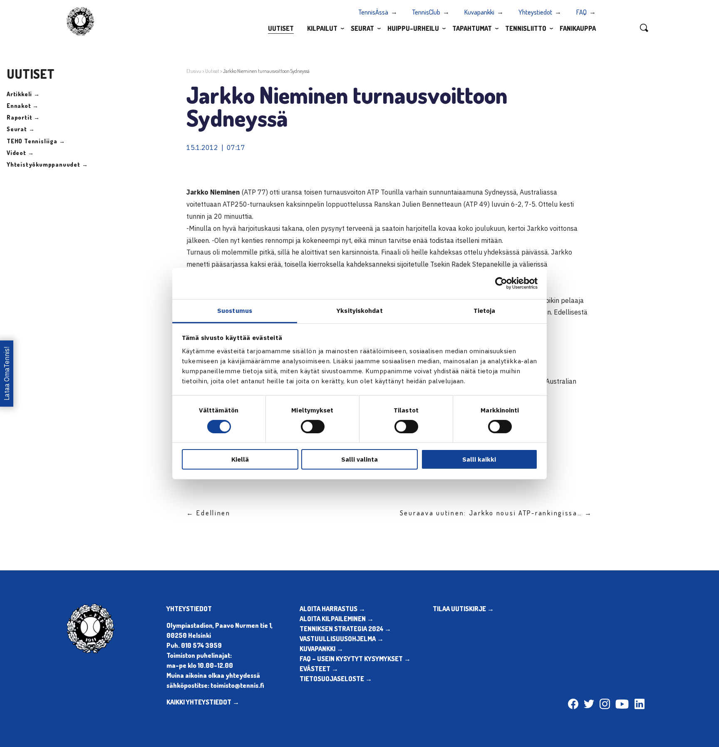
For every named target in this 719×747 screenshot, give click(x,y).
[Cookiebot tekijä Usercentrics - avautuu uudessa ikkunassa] (501, 283)
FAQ (581, 12)
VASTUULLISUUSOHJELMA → (342, 639)
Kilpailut (322, 28)
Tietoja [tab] (485, 310)
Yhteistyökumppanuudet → (47, 164)
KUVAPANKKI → (321, 649)
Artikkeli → (23, 93)
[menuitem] (280, 28)
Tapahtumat (472, 28)
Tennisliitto (525, 28)
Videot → (20, 152)
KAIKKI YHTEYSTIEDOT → (202, 702)
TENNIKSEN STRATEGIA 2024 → (345, 629)
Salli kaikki (479, 459)
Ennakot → (23, 105)
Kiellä (240, 459)
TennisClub (426, 12)
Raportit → (23, 117)
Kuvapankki (479, 12)
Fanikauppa (578, 28)
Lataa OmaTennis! (6, 373)
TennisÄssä (373, 12)
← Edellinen (208, 513)
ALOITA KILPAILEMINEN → (337, 619)
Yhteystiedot (535, 12)
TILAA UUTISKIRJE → (463, 609)
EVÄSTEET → (319, 669)
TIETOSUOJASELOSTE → (336, 679)
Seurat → (21, 128)
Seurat (362, 28)
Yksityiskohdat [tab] (359, 310)
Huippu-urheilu (413, 28)
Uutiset (281, 28)
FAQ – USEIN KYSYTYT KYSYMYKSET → (355, 659)
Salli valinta (359, 459)
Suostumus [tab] (234, 310)
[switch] (313, 426)
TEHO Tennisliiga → (36, 141)
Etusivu (193, 71)
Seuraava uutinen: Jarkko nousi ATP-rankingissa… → (496, 513)
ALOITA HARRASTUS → (332, 609)
